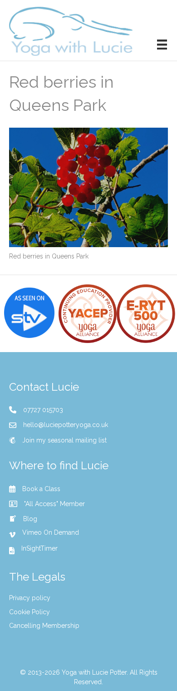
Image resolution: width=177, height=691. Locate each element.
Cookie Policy (29, 612)
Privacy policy (29, 598)
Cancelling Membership (44, 625)
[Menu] (162, 44)
